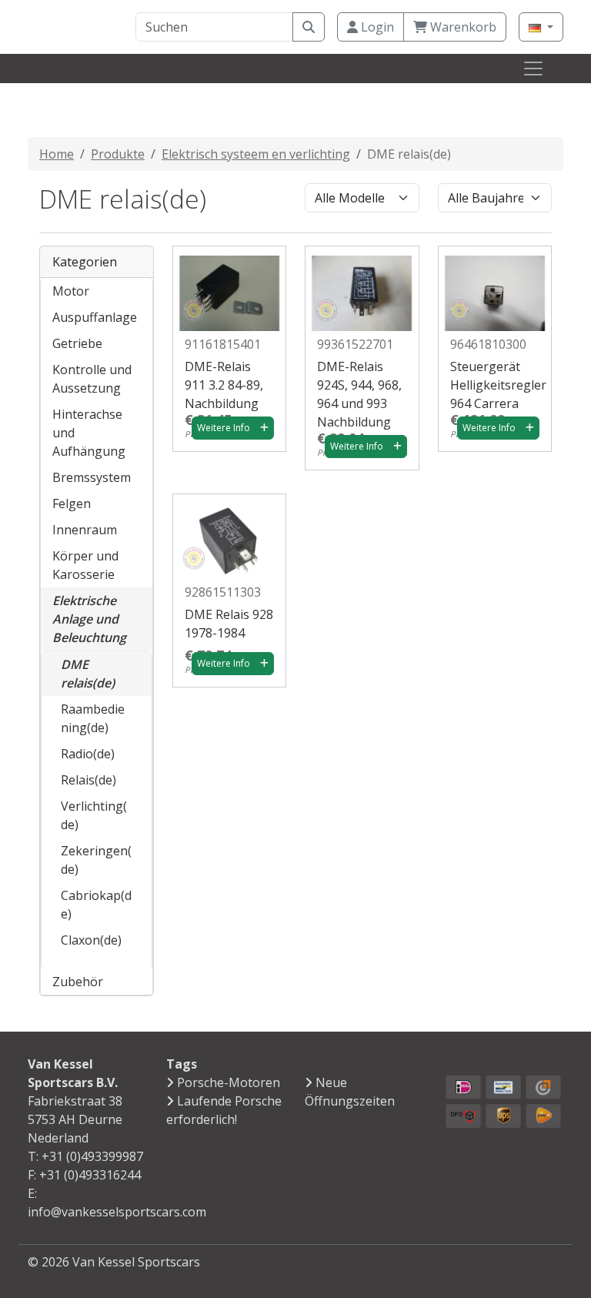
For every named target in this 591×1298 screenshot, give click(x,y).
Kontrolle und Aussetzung (92, 378)
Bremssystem (91, 477)
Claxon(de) (91, 940)
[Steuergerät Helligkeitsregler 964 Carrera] (495, 287)
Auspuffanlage (94, 317)
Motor (70, 291)
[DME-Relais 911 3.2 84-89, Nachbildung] (229, 287)
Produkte (118, 154)
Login (376, 26)
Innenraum (84, 529)
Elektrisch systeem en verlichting (256, 154)
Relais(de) (88, 779)
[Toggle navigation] (533, 68)
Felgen (71, 503)
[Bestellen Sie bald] (264, 428)
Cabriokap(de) (96, 904)
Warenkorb (461, 26)
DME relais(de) (88, 673)
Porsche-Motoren (228, 1082)
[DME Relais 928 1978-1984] (229, 535)
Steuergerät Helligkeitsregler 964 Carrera (498, 385)
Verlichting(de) (94, 815)
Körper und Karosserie (85, 565)
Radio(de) (88, 753)
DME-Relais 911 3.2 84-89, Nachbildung (224, 385)
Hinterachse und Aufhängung (88, 433)
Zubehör (77, 981)
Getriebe (77, 343)
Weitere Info (223, 427)
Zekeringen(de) (96, 860)
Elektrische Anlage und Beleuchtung (89, 619)
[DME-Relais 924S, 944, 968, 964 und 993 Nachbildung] (362, 287)
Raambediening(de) (93, 718)
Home (56, 154)
